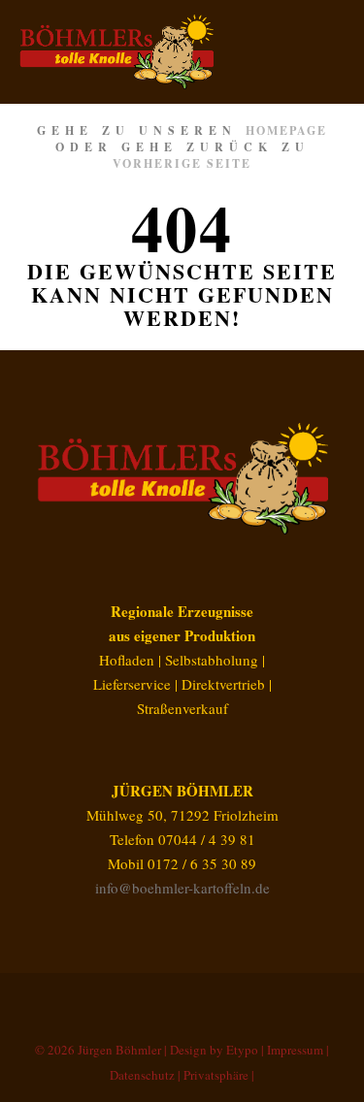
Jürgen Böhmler (119, 1049)
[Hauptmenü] (327, 51)
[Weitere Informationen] (292, 51)
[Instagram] (211, 1000)
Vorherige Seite (182, 163)
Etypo (242, 1049)
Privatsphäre (215, 1075)
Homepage (286, 130)
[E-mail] (153, 1000)
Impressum (295, 1049)
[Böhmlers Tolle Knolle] (116, 52)
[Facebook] (182, 1000)
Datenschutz (142, 1075)
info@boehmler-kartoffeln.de (182, 887)
